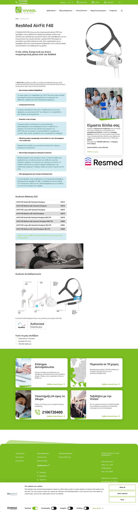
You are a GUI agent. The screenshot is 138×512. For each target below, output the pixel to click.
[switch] (54, 508)
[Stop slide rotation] (97, 163)
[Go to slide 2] (103, 163)
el (120, 2)
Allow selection (122, 493)
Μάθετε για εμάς (92, 152)
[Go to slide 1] (100, 163)
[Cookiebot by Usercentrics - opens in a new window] (12, 508)
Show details (97, 508)
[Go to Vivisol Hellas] (25, 10)
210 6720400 (108, 472)
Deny (122, 499)
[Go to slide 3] (107, 163)
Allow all (122, 487)
